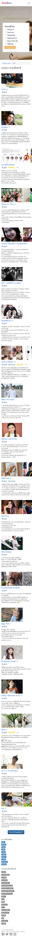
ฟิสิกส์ (3, 902)
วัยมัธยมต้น (11, 35)
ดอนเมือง (4, 844)
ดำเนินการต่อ (9, 47)
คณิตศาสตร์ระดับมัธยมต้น (7, 888)
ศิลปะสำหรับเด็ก (5, 912)
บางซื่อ (3, 849)
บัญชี (3, 899)
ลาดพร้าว (4, 856)
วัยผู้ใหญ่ (10, 44)
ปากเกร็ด (4, 854)
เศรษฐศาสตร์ (4, 921)
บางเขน (3, 852)
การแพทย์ (4, 877)
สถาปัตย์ (3, 915)
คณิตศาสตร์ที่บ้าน (5, 883)
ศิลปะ (3, 907)
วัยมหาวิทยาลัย (12, 41)
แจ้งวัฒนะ (4, 864)
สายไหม (3, 859)
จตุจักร (3, 842)
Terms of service (6, 931)
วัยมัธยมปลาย (12, 38)
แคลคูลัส (3, 923)
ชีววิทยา (3, 896)
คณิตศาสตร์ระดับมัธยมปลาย (8, 891)
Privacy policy (15, 931)
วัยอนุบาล (10, 29)
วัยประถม (10, 32)
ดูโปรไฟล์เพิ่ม (16, 832)
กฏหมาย (3, 872)
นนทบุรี (3, 847)
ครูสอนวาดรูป (6, 63)
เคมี (2, 918)
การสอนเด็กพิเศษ (5, 874)
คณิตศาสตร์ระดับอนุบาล (7, 893)
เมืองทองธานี (4, 861)
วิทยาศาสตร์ (4, 904)
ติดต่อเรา (22, 931)
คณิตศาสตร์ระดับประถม (7, 885)
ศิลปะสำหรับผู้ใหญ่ (5, 910)
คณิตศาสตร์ (4, 880)
